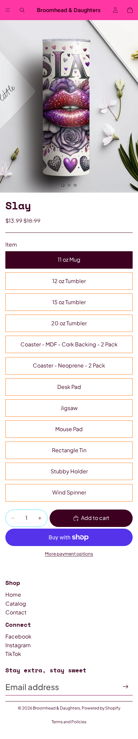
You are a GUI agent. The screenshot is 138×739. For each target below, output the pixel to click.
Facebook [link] (18, 636)
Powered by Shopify (101, 708)
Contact (15, 612)
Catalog (15, 603)
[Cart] (130, 10)
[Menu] (7, 10)
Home (13, 594)
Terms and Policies (69, 721)
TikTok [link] (13, 653)
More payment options (69, 553)
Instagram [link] (18, 645)
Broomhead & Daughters (56, 708)
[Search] (22, 10)
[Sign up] (126, 687)
